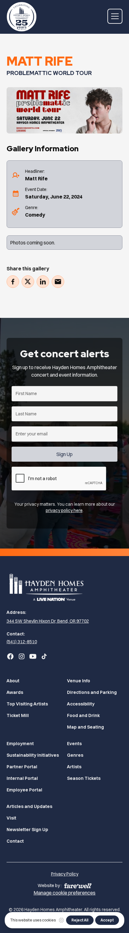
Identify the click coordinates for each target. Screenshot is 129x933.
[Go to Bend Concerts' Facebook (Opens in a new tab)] (10, 656)
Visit (11, 818)
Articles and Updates (29, 806)
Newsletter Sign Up (27, 829)
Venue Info (78, 681)
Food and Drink (83, 715)
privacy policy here (64, 510)
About (13, 681)
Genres (75, 755)
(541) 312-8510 (22, 642)
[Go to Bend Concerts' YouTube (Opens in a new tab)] (33, 656)
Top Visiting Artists (27, 704)
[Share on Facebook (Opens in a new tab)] (13, 282)
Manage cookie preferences (64, 893)
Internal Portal (22, 778)
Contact (15, 841)
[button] (114, 16)
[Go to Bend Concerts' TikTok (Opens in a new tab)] (44, 656)
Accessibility (81, 704)
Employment (20, 743)
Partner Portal (22, 767)
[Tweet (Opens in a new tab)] (28, 282)
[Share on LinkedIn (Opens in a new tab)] (43, 282)
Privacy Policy (64, 874)
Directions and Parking (92, 692)
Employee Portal (24, 790)
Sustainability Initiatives (33, 755)
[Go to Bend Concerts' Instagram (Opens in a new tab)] (21, 656)
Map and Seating (85, 727)
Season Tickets (84, 778)
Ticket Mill (18, 715)
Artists (74, 767)
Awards (15, 692)
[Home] (65, 586)
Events (74, 743)
